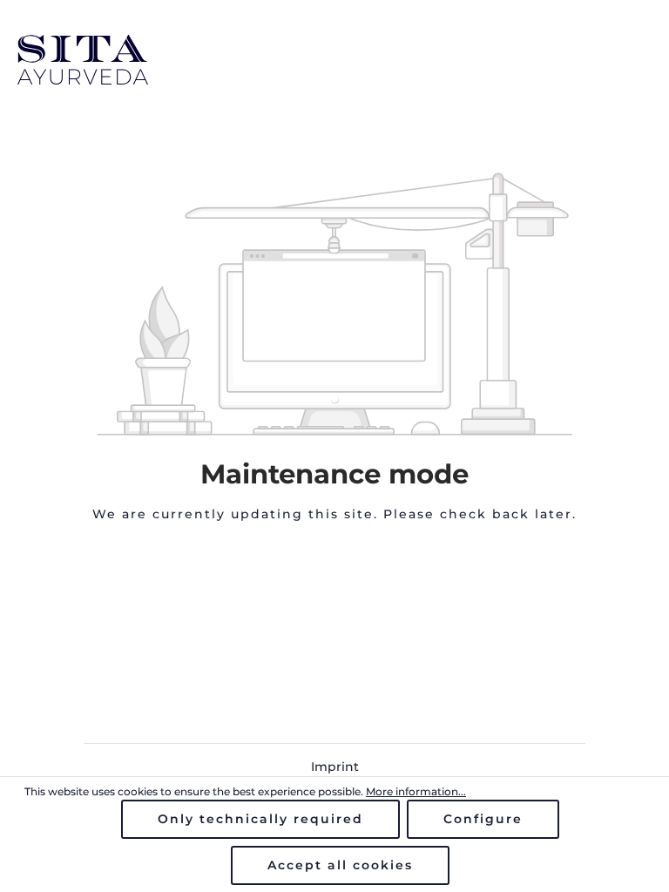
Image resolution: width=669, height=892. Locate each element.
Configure (483, 819)
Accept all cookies (340, 865)
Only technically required (260, 819)
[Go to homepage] (334, 59)
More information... (416, 791)
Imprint (335, 766)
